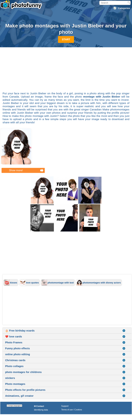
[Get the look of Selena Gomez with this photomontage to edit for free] (16, 164)
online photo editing (17, 354)
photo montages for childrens (23, 372)
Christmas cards (15, 360)
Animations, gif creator (19, 395)
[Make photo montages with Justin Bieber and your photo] (66, 204)
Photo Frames (13, 342)
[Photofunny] (21, 4)
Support (64, 406)
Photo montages (15, 384)
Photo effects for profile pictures (25, 389)
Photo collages (14, 366)
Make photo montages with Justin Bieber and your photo (66, 29)
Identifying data (41, 410)
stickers (10, 378)
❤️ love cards (13, 336)
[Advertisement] (66, 68)
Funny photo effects (17, 348)
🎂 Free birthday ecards (20, 330)
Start (66, 39)
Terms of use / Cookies (71, 410)
